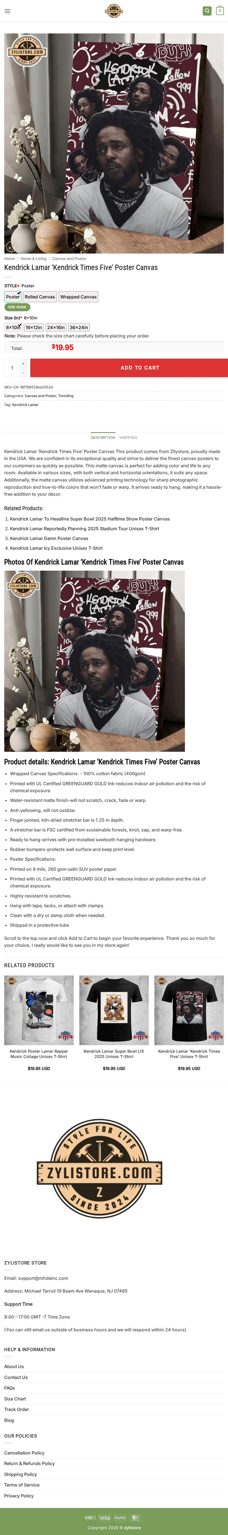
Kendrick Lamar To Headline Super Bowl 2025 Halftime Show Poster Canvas (90, 519)
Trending (65, 396)
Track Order (16, 1409)
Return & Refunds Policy (29, 1463)
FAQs (9, 1388)
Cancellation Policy (24, 1453)
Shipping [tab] (128, 437)
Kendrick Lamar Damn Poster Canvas (49, 538)
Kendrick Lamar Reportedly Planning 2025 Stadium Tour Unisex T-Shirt (84, 528)
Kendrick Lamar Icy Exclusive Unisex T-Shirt (56, 548)
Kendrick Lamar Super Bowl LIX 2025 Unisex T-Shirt (114, 1054)
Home (9, 258)
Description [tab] (103, 437)
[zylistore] (114, 11)
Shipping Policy (20, 1474)
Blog (9, 1420)
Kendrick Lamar (25, 405)
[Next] (223, 1028)
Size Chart (15, 1399)
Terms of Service (21, 1485)
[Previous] (4, 1028)
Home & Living (33, 258)
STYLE (11, 285)
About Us (14, 1366)
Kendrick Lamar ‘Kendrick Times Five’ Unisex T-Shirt (189, 1054)
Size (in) (13, 317)
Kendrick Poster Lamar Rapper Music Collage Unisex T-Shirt (39, 1054)
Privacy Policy (19, 1495)
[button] (7, 11)
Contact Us (16, 1377)
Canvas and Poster (69, 258)
